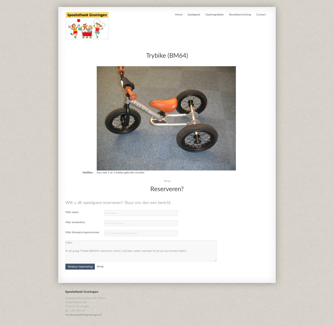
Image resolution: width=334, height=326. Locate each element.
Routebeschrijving (240, 14)
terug (167, 181)
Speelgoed (194, 14)
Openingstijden (214, 14)
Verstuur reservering (80, 266)
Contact (261, 14)
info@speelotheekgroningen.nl (83, 314)
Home (178, 14)
